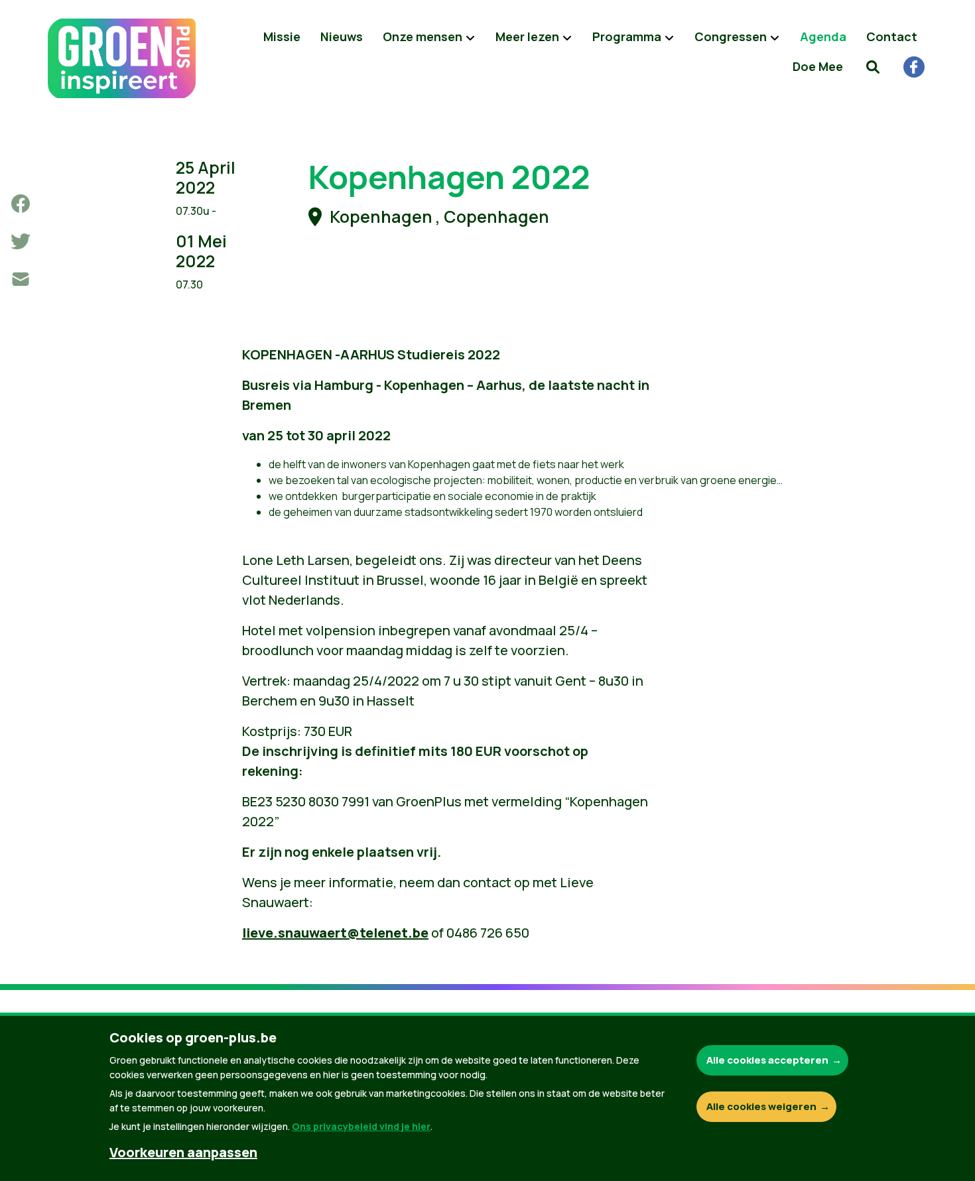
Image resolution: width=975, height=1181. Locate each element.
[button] (873, 66)
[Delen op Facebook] (20, 204)
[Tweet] (20, 241)
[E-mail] (20, 279)
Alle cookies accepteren (767, 1060)
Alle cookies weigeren (761, 1106)
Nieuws (341, 36)
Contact (891, 36)
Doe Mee (818, 66)
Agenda (823, 36)
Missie (281, 36)
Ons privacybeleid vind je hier (361, 1126)
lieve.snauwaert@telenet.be (335, 933)
